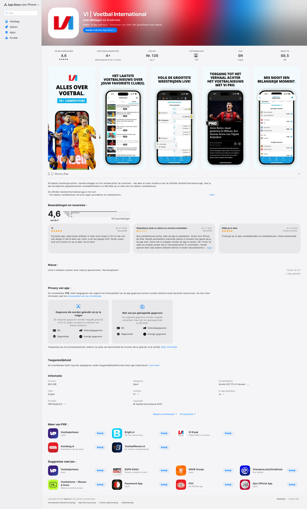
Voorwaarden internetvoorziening (61, 503)
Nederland (281, 499)
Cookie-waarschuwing (108, 503)
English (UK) (294, 499)
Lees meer (154, 365)
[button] (20, 21)
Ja (220, 394)
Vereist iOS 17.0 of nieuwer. (232, 384)
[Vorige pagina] (45, 238)
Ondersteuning (127, 503)
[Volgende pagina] (304, 238)
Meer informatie (169, 347)
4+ (134, 394)
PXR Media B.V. (55, 404)
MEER (209, 247)
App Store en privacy (87, 503)
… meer (211, 194)
